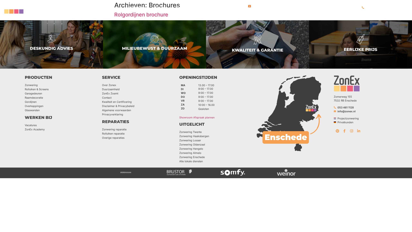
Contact (107, 97)
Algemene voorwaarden (116, 110)
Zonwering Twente (190, 132)
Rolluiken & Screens (37, 89)
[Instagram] (351, 131)
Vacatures (31, 125)
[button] (138, 8)
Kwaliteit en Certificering (117, 101)
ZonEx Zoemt (110, 93)
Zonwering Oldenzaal (192, 144)
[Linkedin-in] (358, 131)
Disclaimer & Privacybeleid (118, 106)
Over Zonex (109, 85)
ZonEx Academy (35, 129)
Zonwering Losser (190, 140)
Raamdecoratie (34, 97)
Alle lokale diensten (191, 161)
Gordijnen (31, 101)
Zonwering (31, 85)
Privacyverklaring (112, 114)
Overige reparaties (113, 137)
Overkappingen (34, 106)
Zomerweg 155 (343, 96)
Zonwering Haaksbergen (194, 136)
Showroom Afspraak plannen (197, 117)
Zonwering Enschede (192, 157)
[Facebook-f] (344, 131)
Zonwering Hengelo (191, 148)
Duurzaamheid (111, 89)
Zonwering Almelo (190, 153)
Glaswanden (32, 110)
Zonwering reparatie (114, 129)
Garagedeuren (33, 93)
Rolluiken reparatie (113, 133)
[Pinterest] (337, 131)
